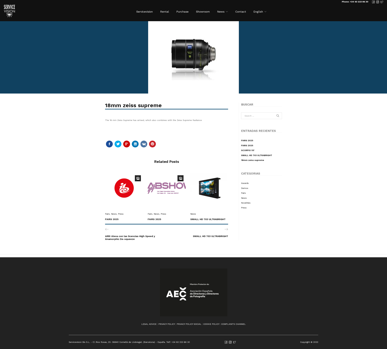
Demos (244, 188)
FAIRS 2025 (112, 219)
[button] (258, 11)
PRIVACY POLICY (166, 324)
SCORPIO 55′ (248, 150)
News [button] (220, 11)
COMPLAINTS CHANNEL (233, 324)
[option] (124, 198)
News (114, 214)
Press (121, 214)
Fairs (107, 214)
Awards (245, 183)
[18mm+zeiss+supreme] (118, 144)
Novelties (245, 203)
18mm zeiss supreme (252, 160)
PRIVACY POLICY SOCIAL (189, 324)
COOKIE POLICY (211, 324)
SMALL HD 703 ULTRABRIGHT (208, 219)
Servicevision (144, 11)
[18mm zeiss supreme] (109, 144)
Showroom (203, 11)
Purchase (182, 11)
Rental (164, 11)
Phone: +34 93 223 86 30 (355, 1)
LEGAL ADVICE (148, 324)
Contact (240, 11)
